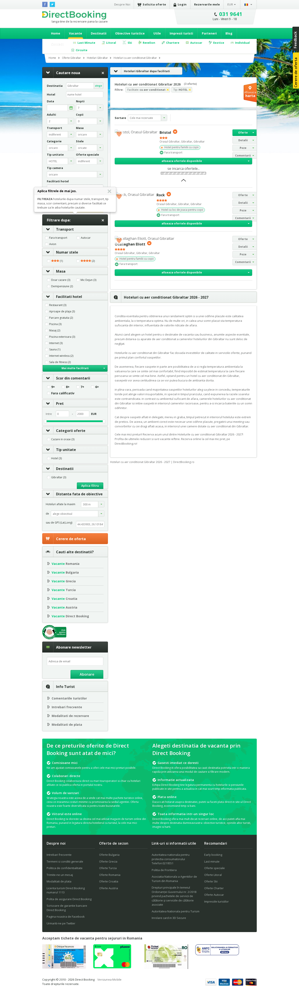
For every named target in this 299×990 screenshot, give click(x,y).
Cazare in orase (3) (62, 439)
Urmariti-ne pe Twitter (61, 923)
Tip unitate (66, 449)
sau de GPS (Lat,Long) (59, 522)
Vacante (75, 33)
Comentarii (243, 155)
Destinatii (98, 33)
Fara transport (58, 238)
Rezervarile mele (207, 4)
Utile (157, 33)
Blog (228, 33)
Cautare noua (68, 72)
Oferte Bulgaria (109, 855)
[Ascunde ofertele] (183, 181)
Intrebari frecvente (67, 707)
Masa (60, 271)
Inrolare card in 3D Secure (169, 918)
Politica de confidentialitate (65, 868)
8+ (68, 387)
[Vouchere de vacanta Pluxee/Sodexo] (112, 967)
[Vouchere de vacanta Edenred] (166, 967)
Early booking (213, 855)
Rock (161, 195)
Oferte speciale (214, 868)
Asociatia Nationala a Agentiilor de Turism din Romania (174, 879)
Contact (57, 44)
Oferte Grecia (108, 861)
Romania (65, 564)
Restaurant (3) (57, 305)
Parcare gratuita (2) (61, 318)
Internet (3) (56, 343)
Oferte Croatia (108, 881)
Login (182, 4)
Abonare (87, 674)
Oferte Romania (109, 875)
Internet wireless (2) (61, 356)
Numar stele (67, 252)
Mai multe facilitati (75, 368)
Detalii (243, 140)
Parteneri (209, 33)
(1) (61, 261)
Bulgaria (65, 572)
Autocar (86, 238)
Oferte (243, 132)
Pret (60, 403)
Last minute (212, 861)
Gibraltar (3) (58, 477)
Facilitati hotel (69, 296)
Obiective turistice (130, 33)
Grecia (64, 581)
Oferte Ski (211, 881)
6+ (97, 387)
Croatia (64, 599)
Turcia (64, 590)
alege (98, 85)
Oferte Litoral (213, 875)
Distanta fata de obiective (79, 494)
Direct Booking (74, 15)
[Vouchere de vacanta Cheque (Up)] (64, 967)
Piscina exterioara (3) (62, 337)
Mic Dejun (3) (88, 280)
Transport (65, 229)
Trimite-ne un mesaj (60, 875)
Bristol (165, 132)
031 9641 (231, 13)
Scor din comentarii (73, 378)
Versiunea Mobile (109, 979)
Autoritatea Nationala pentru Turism (175, 911)
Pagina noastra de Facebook (66, 917)
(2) (93, 261)
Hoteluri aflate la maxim (60, 504)
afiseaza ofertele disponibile (182, 161)
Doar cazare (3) (60, 280)
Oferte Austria (108, 888)
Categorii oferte (70, 430)
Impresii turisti (181, 33)
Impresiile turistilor (216, 901)
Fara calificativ (62, 393)
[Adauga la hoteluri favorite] (119, 133)
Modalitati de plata (67, 724)
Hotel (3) (56, 458)
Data (50, 101)
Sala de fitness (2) (60, 362)
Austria (64, 607)
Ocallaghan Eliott (130, 244)
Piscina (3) (55, 324)
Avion (52, 244)
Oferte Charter (214, 888)
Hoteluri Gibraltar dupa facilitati (147, 71)
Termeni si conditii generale (65, 861)
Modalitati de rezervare (70, 716)
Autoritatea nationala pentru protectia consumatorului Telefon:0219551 (171, 859)
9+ (53, 387)
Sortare (120, 118)
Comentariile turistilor (69, 698)
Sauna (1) (54, 349)
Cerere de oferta (71, 538)
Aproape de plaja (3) (62, 311)
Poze (243, 148)
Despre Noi (122, 4)
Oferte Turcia (108, 868)
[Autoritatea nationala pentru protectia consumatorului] (217, 954)
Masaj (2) (54, 330)
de (47, 513)
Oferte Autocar (214, 895)
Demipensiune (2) (62, 286)
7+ (82, 387)
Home (55, 33)
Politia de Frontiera (164, 870)
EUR (230, 4)
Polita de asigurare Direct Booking (69, 899)
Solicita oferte (154, 4)
